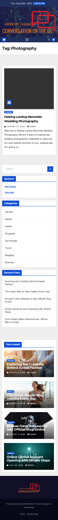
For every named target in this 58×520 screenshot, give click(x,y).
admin (33, 126)
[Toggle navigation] (27, 40)
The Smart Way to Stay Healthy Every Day (27, 291)
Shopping (10, 233)
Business (8, 112)
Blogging (9, 255)
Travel (8, 248)
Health (8, 226)
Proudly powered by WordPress (20, 504)
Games (8, 219)
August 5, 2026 (17, 403)
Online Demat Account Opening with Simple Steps (28, 458)
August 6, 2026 (17, 373)
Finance (11, 453)
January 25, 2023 (16, 126)
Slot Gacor (10, 186)
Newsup (45, 504)
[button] (49, 39)
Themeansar (28, 507)
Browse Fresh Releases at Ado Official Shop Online (27, 427)
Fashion (9, 212)
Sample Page (32, 514)
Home (22, 514)
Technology (11, 240)
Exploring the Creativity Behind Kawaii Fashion (25, 366)
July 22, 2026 (16, 465)
